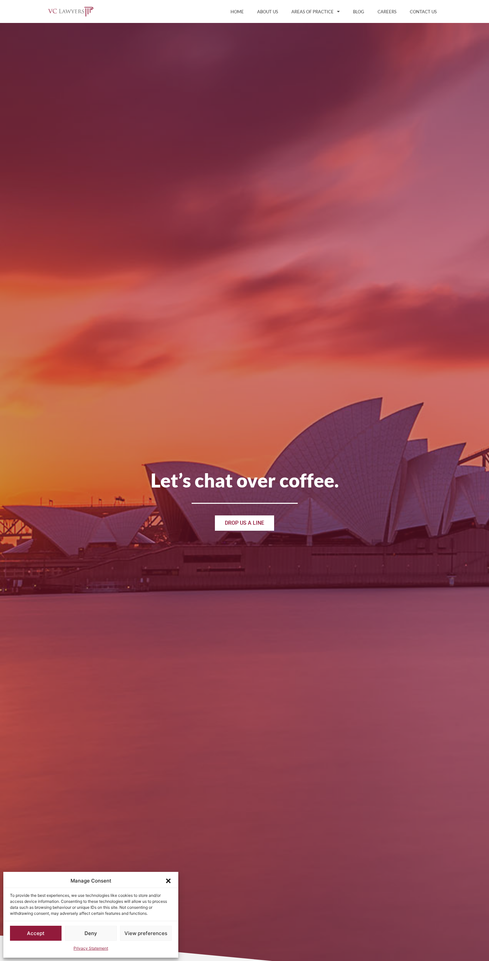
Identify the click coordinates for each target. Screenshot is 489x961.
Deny (90, 933)
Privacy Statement (91, 948)
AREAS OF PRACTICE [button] (312, 11)
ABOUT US (267, 11)
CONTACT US (423, 11)
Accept (36, 933)
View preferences (145, 933)
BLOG (358, 11)
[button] (168, 881)
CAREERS (387, 11)
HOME (237, 11)
